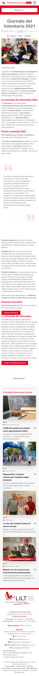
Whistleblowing (32, 668)
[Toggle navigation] (35, 3)
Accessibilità (6, 668)
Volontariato (27, 36)
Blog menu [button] (19, 10)
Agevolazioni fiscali (18, 668)
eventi (20, 36)
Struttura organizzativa (19, 616)
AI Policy (30, 666)
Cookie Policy (21, 666)
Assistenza (13, 36)
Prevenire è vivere (19, 2)
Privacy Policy (10, 666)
